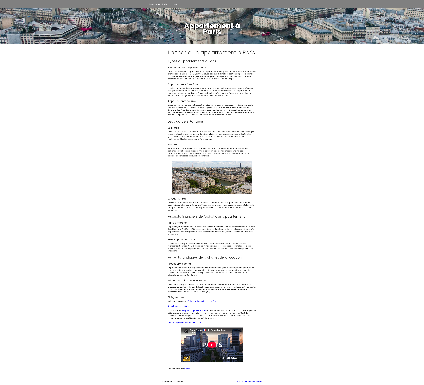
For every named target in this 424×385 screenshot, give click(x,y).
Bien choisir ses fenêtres (179, 306)
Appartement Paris (158, 4)
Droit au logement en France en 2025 (184, 322)
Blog (175, 4)
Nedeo (187, 368)
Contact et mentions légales (249, 381)
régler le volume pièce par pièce (201, 301)
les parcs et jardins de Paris (194, 310)
